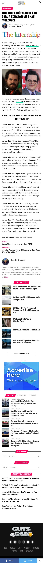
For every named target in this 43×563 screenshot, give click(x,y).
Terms (22, 551)
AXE (17, 237)
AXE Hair (19, 101)
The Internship (32, 45)
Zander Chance (16, 26)
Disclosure (29, 551)
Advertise (27, 548)
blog (6, 277)
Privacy (14, 551)
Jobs (19, 548)
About (6, 548)
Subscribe (36, 548)
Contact (13, 548)
